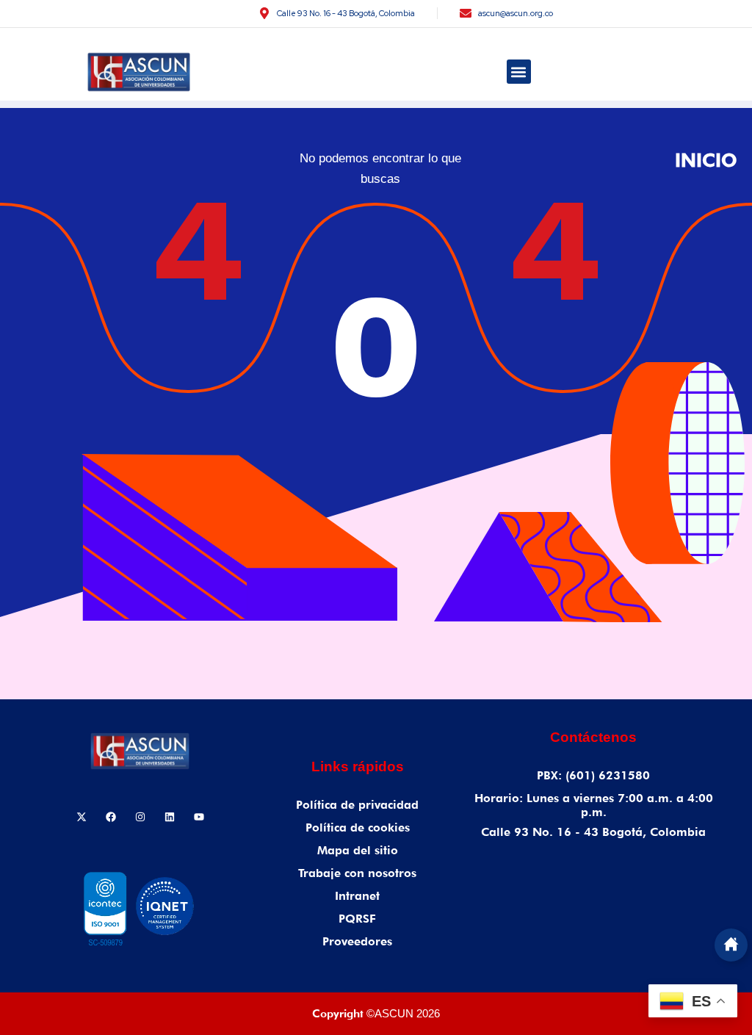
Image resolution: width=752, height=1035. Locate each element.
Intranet (357, 896)
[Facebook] (111, 817)
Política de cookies (358, 827)
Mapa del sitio (357, 850)
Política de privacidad (357, 805)
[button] (519, 71)
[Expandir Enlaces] (731, 945)
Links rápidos (357, 766)
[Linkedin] (169, 817)
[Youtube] (199, 817)
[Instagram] (140, 817)
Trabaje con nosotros (357, 873)
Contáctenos (593, 737)
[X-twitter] (81, 817)
